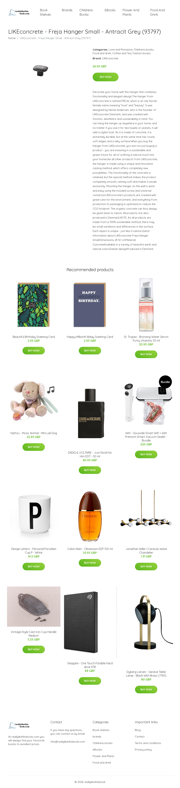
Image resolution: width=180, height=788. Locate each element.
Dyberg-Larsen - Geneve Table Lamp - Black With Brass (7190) (146, 673)
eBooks (110, 10)
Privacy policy (143, 749)
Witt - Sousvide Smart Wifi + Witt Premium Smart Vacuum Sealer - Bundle (146, 436)
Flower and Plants (131, 12)
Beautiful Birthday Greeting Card (34, 337)
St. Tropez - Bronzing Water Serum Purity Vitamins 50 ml (146, 338)
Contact (139, 736)
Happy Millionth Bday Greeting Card (90, 337)
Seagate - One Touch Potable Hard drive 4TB (90, 665)
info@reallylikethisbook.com (67, 741)
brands (67, 10)
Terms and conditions (148, 743)
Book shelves (45, 12)
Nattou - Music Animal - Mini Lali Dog (34, 433)
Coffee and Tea (121, 53)
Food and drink (157, 12)
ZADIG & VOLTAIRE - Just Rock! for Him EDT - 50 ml (90, 454)
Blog (138, 730)
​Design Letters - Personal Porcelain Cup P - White (33, 550)
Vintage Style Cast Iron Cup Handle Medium (33, 633)
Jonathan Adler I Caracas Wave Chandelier (146, 550)
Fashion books (142, 53)
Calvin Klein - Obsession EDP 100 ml (90, 549)
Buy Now (105, 76)
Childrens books (86, 12)
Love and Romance (121, 49)
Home (12, 38)
